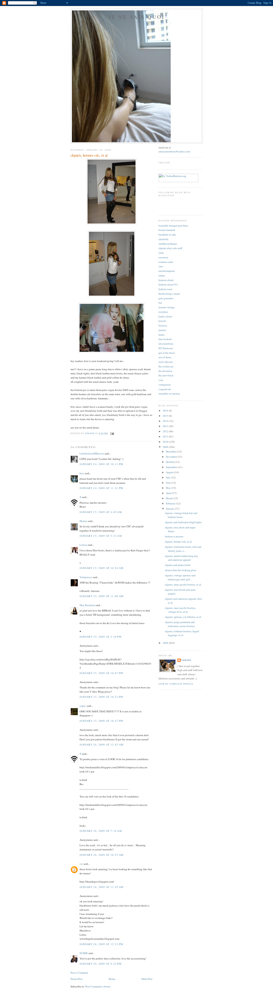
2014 (166, 421)
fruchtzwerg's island (169, 293)
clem (161, 252)
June (168, 482)
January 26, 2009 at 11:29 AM (102, 887)
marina (162, 330)
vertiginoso (164, 384)
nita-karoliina (165, 343)
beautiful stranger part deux (173, 225)
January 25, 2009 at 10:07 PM (101, 673)
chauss (186, 660)
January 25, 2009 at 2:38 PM (101, 636)
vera (160, 380)
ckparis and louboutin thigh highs (183, 522)
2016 (166, 410)
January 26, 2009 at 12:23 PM (101, 944)
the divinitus (165, 371)
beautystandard (166, 230)
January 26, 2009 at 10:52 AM (102, 855)
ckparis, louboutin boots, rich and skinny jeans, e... (183, 549)
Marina (83, 521)
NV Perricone (165, 348)
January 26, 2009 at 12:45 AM (102, 744)
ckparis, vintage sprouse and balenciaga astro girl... (180, 577)
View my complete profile (175, 684)
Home (112, 979)
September (172, 467)
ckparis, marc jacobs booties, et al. (183, 584)
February (171, 503)
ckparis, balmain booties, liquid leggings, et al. (182, 633)
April (169, 493)
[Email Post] (112, 433)
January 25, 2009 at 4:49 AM (101, 512)
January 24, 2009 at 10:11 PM (101, 464)
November (172, 456)
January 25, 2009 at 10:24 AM (102, 568)
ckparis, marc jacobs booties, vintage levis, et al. (180, 610)
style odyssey (165, 362)
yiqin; (83, 706)
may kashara (165, 339)
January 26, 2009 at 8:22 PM (101, 963)
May (168, 488)
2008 (166, 643)
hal (160, 302)
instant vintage (166, 307)
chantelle (163, 239)
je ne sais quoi (137, 16)
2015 (166, 416)
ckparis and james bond (177, 565)
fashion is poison (174, 536)
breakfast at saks (167, 234)
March (169, 498)
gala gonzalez (165, 298)
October (170, 462)
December (171, 451)
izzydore (163, 312)
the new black (165, 375)
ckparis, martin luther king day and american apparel (181, 558)
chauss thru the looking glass (180, 570)
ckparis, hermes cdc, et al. (178, 541)
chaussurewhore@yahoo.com (174, 151)
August (170, 472)
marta (161, 334)
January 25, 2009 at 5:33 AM (101, 536)
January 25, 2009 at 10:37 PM (101, 721)
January (170, 508)
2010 (166, 441)
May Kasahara (87, 605)
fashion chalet (166, 280)
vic (81, 864)
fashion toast (165, 289)
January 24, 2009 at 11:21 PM (101, 488)
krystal (162, 321)
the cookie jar (165, 366)
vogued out (164, 389)
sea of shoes (164, 357)
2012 (166, 431)
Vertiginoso (86, 577)
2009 (166, 447)
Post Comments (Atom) (97, 986)
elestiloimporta (166, 271)
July (168, 477)
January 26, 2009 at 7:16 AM (101, 831)
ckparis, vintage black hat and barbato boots (181, 515)
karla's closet (165, 316)
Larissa (83, 545)
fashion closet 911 (168, 284)
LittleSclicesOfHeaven (92, 453)
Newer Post (77, 979)
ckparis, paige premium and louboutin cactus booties (180, 624)
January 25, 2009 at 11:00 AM (102, 596)
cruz (160, 266)
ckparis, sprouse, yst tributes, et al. (183, 617)
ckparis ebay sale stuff (170, 248)
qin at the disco (166, 353)
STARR (84, 953)
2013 (166, 426)
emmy (161, 275)
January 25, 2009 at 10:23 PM (101, 697)
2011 (166, 436)
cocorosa (163, 257)
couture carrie (165, 262)
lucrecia (162, 325)
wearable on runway (169, 393)
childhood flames (167, 244)
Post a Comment (79, 972)
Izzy (82, 473)
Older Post (146, 979)
